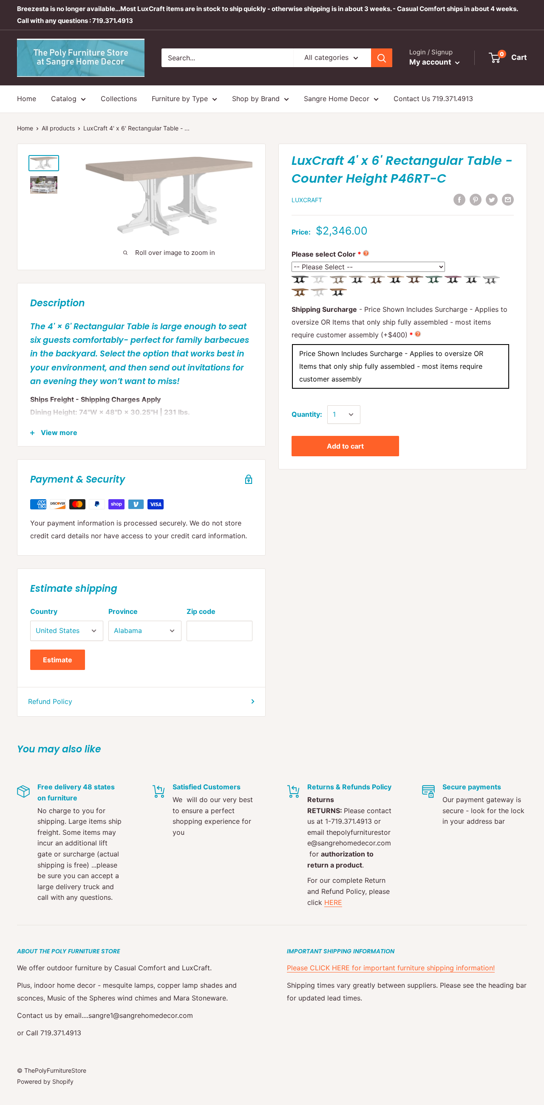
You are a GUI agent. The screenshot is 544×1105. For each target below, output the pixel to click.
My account (431, 62)
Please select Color (324, 254)
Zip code (201, 611)
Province (123, 611)
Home (25, 128)
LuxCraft (307, 199)
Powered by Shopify (45, 1081)
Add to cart (345, 446)
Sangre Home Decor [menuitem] (336, 98)
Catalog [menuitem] (63, 98)
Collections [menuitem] (119, 98)
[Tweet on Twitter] (492, 199)
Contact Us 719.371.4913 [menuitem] (433, 98)
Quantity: (307, 414)
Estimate (57, 660)
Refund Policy (50, 701)
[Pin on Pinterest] (476, 199)
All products (58, 128)
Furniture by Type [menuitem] (180, 98)
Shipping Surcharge (399, 322)
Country (43, 611)
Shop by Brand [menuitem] (256, 98)
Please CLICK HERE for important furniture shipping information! (391, 968)
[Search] (381, 57)
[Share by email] (508, 199)
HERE (333, 902)
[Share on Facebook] (459, 199)
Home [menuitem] (26, 98)
